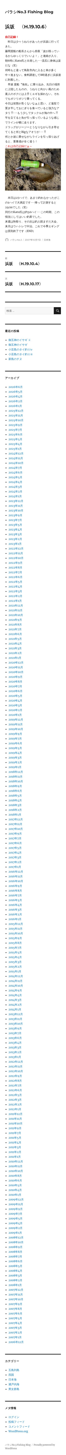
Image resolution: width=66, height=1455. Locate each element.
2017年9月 (15, 833)
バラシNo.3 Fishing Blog (29, 12)
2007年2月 (15, 1332)
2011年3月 (14, 1147)
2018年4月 (15, 800)
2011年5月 (14, 1137)
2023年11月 (15, 505)
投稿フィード (16, 1421)
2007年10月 (15, 1299)
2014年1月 (14, 1009)
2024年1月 (15, 496)
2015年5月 (15, 952)
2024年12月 (16, 453)
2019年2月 (15, 762)
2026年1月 (15, 406)
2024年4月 (15, 482)
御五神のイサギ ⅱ (19, 340)
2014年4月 (15, 995)
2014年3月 (15, 1000)
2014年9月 (15, 990)
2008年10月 (16, 1242)
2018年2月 (15, 810)
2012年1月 (14, 1109)
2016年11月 (15, 876)
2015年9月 (15, 938)
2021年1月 (14, 657)
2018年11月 (15, 776)
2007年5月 (15, 1318)
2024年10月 (16, 463)
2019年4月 (15, 752)
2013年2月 (15, 1052)
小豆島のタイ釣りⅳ (20, 349)
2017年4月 (15, 852)
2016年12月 (15, 871)
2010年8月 (15, 1175)
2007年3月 (15, 1327)
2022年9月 (15, 562)
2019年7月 (15, 738)
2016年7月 (15, 895)
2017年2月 (15, 862)
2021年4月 (15, 643)
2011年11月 (15, 1118)
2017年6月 (15, 843)
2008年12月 (16, 1237)
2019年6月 (15, 743)
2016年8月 (15, 890)
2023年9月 (15, 515)
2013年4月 (15, 1042)
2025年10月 (16, 420)
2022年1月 (15, 600)
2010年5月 (15, 1185)
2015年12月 (15, 924)
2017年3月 (14, 857)
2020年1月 (15, 714)
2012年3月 (15, 1099)
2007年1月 (15, 1337)
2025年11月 (15, 415)
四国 (11, 1374)
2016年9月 (15, 886)
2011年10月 (15, 1123)
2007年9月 (15, 1304)
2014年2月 (15, 1004)
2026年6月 (15, 387)
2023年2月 (15, 539)
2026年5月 (15, 391)
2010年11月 (15, 1166)
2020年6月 (15, 691)
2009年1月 (15, 1232)
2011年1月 (14, 1156)
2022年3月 (15, 591)
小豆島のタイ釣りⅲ (20, 354)
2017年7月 (14, 838)
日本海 (47, 239)
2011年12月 (15, 1114)
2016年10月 (15, 881)
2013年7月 (14, 1033)
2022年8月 (15, 567)
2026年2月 (15, 401)
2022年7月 (15, 572)
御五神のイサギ (17, 344)
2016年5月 (15, 900)
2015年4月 (15, 957)
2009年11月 (15, 1204)
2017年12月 (15, 819)
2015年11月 (15, 928)
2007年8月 (15, 1308)
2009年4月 (15, 1223)
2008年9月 (15, 1247)
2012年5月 (15, 1095)
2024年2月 (15, 491)
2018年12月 (15, 771)
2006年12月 (16, 1342)
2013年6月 (15, 1038)
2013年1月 (14, 1057)
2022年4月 (15, 586)
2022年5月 (15, 581)
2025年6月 (15, 434)
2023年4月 (15, 529)
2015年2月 (15, 966)
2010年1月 (14, 1194)
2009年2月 (15, 1228)
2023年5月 (15, 524)
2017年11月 (15, 824)
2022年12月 (16, 548)
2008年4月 (15, 1270)
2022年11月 (15, 553)
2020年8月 (15, 681)
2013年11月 (15, 1019)
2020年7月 (15, 686)
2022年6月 (15, 577)
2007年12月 (15, 1289)
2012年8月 (15, 1080)
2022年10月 (16, 558)
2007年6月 (15, 1313)
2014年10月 (15, 985)
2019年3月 (15, 757)
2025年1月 (15, 448)
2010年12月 (15, 1161)
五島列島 (13, 1370)
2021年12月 (15, 605)
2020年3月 (15, 705)
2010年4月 (15, 1190)
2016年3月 (15, 909)
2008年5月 (15, 1266)
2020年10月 (16, 672)
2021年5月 (15, 638)
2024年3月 (15, 486)
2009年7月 (15, 1213)
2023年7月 (15, 520)
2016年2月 (15, 914)
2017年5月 (15, 848)
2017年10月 (15, 829)
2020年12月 (16, 662)
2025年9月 (15, 425)
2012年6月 (15, 1090)
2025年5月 (15, 439)
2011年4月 (14, 1142)
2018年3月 (15, 805)
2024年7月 (15, 467)
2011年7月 (14, 1133)
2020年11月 (15, 667)
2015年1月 (14, 971)
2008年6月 (15, 1261)
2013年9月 (15, 1028)
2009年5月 (15, 1218)
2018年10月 (15, 781)
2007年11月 (15, 1294)
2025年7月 (15, 429)
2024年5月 (15, 477)
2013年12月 (15, 1014)
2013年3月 (14, 1047)
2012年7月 (15, 1085)
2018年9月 (15, 786)
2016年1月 (14, 919)
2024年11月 (15, 458)
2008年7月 (15, 1256)
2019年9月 (15, 733)
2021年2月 (15, 653)
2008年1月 (15, 1285)
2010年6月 (15, 1180)
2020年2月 (15, 710)
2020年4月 (15, 700)
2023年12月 (15, 501)
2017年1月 (14, 867)
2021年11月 (15, 610)
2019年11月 (15, 724)
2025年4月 (15, 444)
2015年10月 (15, 933)
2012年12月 (15, 1061)
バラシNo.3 (16, 239)
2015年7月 (15, 947)
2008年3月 (15, 1275)
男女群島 (13, 1389)
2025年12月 (16, 410)
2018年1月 (14, 814)
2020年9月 (15, 676)
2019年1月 (14, 767)
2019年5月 (15, 748)
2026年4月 (15, 396)
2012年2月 (15, 1104)
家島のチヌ (15, 359)
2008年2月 (15, 1280)
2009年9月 (15, 1209)
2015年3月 (15, 962)
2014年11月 (15, 981)
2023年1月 (15, 543)
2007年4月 (15, 1323)
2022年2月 (15, 596)
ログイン (13, 1417)
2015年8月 (15, 943)
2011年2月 (14, 1152)
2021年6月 (15, 634)
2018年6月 (15, 790)
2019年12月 (15, 719)
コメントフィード (19, 1426)
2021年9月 (15, 619)
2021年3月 (15, 648)
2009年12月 (16, 1199)
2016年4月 (15, 905)
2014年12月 (15, 976)
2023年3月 (15, 534)
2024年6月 (15, 472)
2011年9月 (14, 1128)
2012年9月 (15, 1076)
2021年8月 (15, 624)
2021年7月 (15, 629)
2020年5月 (15, 695)
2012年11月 (15, 1066)
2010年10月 (15, 1171)
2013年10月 (15, 1023)
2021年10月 (15, 615)
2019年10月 (15, 729)
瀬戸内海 (13, 1384)
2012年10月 (15, 1071)
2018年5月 (15, 795)
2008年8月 (15, 1251)
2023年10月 (15, 510)
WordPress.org (18, 1431)
